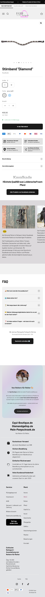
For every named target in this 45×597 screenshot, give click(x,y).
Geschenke (27, 518)
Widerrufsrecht (11, 511)
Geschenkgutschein (30, 530)
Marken (26, 535)
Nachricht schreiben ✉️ (22, 341)
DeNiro (26, 526)
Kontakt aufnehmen (22, 411)
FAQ (26, 579)
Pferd (25, 505)
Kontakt (26, 543)
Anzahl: (4, 101)
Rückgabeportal (11, 493)
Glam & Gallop (18, 6)
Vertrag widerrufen (14, 522)
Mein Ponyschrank (31, 6)
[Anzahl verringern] (5, 105)
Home (26, 493)
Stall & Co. (27, 509)
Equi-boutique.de (6, 6)
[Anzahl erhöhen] (13, 105)
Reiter (26, 501)
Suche (19, 579)
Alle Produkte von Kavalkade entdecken (22, 192)
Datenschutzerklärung (13, 516)
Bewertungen (28, 539)
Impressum (10, 497)
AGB (7, 501)
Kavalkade (5, 73)
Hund (25, 514)
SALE (25, 497)
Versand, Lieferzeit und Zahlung (13, 506)
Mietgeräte (27, 522)
